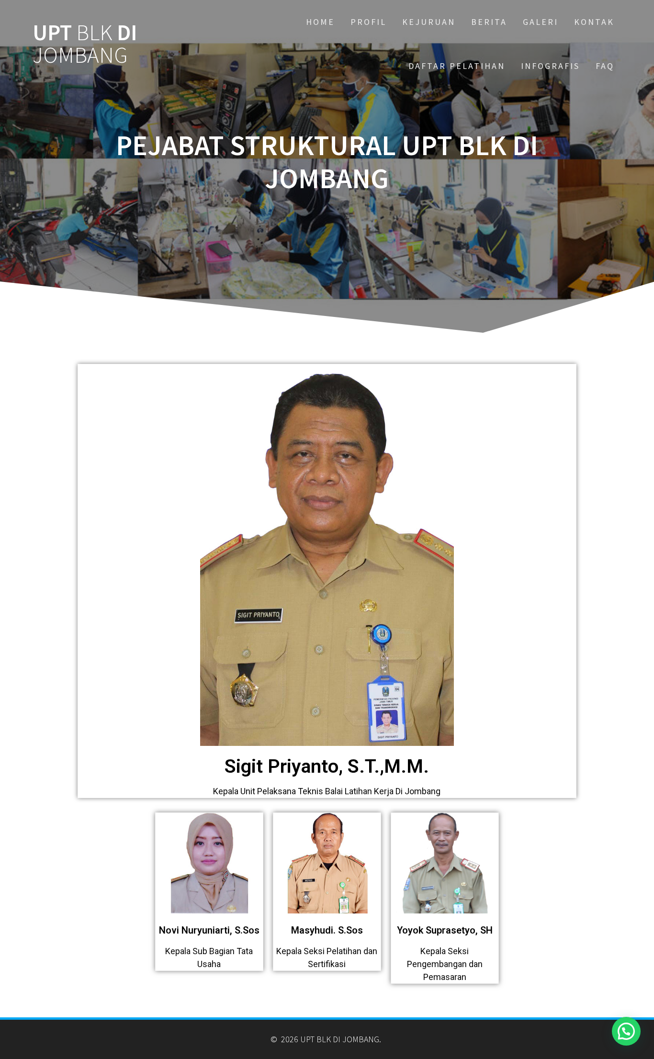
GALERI (540, 21)
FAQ (605, 65)
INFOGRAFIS (550, 65)
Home (320, 21)
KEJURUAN (428, 21)
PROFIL (368, 21)
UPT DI (85, 44)
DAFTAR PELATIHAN (456, 65)
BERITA (489, 21)
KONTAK (594, 21)
